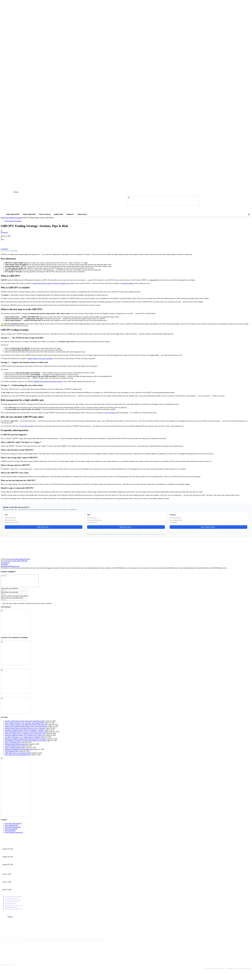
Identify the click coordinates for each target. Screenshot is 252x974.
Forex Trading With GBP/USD (17, 561)
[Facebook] (4, 243)
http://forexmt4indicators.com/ (10, 566)
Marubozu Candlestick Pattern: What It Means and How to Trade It (25, 739)
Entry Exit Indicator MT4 (13, 742)
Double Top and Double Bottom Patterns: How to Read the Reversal (26, 726)
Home (3, 218)
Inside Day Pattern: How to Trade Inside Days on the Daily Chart (25, 733)
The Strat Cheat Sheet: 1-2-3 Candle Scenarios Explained (22, 737)
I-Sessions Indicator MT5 (9, 871)
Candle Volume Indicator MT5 (10, 878)
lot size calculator (109, 412)
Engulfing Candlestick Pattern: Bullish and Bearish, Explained (24, 730)
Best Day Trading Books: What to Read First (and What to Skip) (25, 721)
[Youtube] (22, 949)
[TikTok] (15, 949)
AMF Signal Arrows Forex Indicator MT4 (18, 753)
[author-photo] (5, 562)
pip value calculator (28, 426)
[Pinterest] (18, 243)
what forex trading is (127, 283)
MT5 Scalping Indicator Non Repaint (12, 886)
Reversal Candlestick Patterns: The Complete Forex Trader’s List (25, 735)
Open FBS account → (126, 527)
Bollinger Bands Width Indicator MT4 (16, 744)
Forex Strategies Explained (13, 218)
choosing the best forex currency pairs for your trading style (50, 283)
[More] (32, 242)
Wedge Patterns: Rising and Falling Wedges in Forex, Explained (25, 728)
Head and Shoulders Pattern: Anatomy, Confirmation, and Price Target (26, 731)
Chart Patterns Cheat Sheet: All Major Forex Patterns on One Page (25, 740)
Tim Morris (4, 232)
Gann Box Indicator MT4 (13, 746)
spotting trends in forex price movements (40, 358)
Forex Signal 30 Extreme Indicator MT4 (17, 754)
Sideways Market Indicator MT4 (15, 747)
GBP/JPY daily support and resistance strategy (48, 381)
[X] (11, 243)
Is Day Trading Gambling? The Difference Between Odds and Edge (26, 724)
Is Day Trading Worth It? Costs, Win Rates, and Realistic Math (24, 723)
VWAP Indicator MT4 (12, 751)
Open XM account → (43, 527)
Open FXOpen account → (208, 527)
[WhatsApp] (25, 243)
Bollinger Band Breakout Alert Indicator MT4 (19, 749)
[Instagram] (9, 949)
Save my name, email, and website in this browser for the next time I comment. (27, 603)
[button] (248, 214)
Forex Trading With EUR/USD (20, 559)
